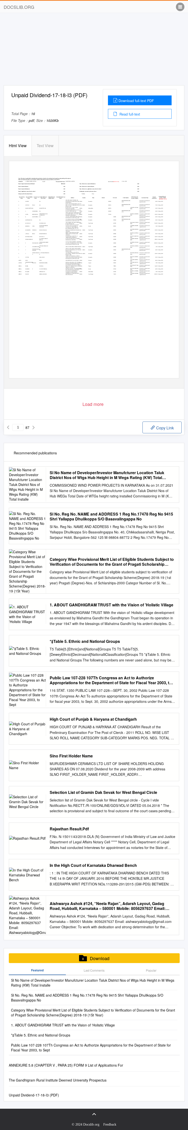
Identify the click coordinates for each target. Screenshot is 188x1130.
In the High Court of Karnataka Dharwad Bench (93, 865)
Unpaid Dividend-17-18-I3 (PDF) (34, 1095)
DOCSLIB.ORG (19, 7)
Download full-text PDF (136, 100)
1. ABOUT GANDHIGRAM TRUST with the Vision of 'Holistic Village (111, 604)
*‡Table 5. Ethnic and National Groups (85, 641)
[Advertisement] (94, 51)
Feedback (109, 1124)
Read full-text (129, 114)
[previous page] (8, 427)
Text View (45, 145)
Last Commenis (94, 970)
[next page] (33, 427)
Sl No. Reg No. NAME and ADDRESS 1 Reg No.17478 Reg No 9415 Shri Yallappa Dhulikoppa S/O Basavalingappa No (111, 516)
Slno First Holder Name (71, 755)
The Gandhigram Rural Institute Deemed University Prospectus (57, 1080)
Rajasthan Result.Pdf (69, 828)
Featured (37, 970)
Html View (18, 145)
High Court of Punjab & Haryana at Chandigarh (93, 719)
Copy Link (164, 428)
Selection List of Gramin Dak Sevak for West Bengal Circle (103, 792)
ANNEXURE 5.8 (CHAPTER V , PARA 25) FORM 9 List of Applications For (66, 1065)
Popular (151, 970)
